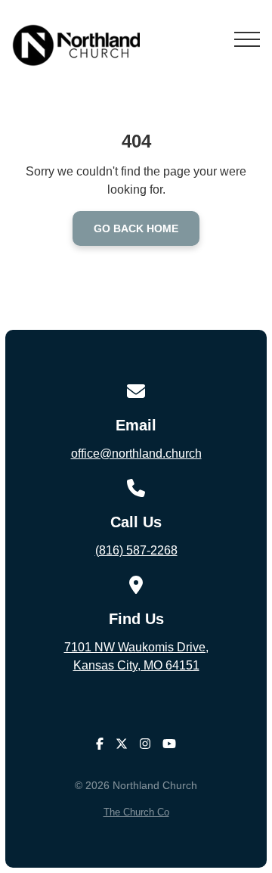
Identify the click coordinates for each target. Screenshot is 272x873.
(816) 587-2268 (136, 550)
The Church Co (136, 812)
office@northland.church (136, 453)
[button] (247, 39)
